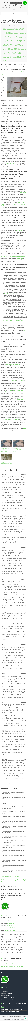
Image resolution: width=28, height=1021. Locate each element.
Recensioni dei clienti (7, 59)
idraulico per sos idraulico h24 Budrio (10, 876)
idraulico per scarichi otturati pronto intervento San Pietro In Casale (6, 464)
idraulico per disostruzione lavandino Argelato (13, 256)
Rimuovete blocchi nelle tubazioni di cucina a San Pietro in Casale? (14, 861)
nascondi (17, 25)
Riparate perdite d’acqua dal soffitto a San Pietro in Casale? (14, 802)
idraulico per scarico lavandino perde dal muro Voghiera (14, 880)
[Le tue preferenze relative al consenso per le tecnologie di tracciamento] (25, 1018)
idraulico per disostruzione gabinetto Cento (14, 893)
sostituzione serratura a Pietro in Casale (13, 320)
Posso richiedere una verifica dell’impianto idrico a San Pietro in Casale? (14, 870)
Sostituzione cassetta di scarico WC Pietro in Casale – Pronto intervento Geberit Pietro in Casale (14, 54)
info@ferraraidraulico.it (9, 928)
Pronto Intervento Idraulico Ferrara (14, 4)
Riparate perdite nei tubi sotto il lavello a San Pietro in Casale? (13, 851)
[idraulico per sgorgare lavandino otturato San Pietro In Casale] (6, 443)
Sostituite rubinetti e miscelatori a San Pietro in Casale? (13, 817)
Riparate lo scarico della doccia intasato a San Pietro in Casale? (13, 832)
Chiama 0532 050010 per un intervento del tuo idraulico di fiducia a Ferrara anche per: (14, 57)
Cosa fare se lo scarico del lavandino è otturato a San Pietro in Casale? (14, 807)
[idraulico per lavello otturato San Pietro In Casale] (18, 443)
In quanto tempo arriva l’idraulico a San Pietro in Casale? (13, 798)
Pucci (18, 390)
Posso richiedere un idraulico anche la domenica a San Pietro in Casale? (14, 846)
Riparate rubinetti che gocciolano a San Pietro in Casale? (13, 866)
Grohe (14, 390)
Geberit (10, 390)
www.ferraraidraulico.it (10, 930)
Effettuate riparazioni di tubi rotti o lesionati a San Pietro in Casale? (14, 827)
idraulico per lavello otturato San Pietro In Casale (17, 450)
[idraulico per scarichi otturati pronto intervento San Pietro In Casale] (6, 457)
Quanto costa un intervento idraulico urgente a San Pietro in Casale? (14, 793)
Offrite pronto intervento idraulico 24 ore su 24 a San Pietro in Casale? (14, 836)
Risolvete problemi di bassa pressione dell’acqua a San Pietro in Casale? (14, 822)
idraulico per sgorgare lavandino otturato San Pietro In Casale (6, 450)
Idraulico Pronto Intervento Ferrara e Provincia (12, 966)
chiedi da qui (9, 925)
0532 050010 (8, 163)
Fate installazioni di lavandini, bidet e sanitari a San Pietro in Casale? (13, 841)
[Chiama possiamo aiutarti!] (25, 3)
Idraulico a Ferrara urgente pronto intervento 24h (12, 963)
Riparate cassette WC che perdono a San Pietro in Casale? (14, 812)
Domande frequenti (7, 60)
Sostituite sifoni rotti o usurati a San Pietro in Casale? (13, 856)
